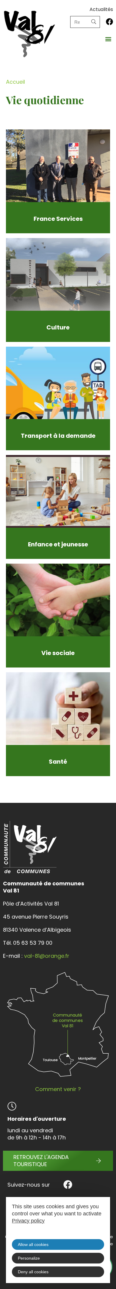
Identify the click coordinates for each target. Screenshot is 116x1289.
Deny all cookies (33, 1271)
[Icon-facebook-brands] (109, 21)
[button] (108, 39)
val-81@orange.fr (46, 956)
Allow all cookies (33, 1244)
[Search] (94, 22)
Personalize (29, 1258)
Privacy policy (28, 1221)
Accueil (15, 81)
